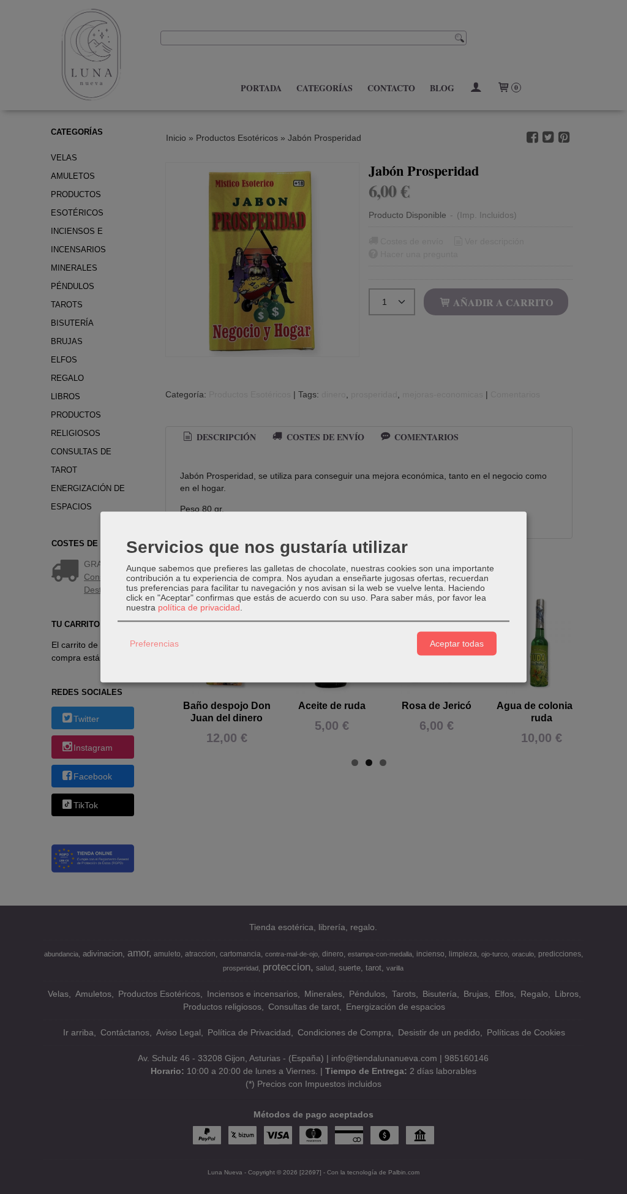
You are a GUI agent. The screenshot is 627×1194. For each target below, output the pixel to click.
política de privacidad (199, 607)
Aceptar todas (457, 643)
